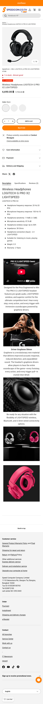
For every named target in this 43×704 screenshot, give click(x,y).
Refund (14, 555)
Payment (5, 606)
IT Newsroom (7, 656)
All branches (7, 634)
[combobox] (21, 15)
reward (4, 661)
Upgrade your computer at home (14, 571)
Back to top (21, 528)
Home (4, 22)
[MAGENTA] (22, 108)
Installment (6, 610)
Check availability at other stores (18, 141)
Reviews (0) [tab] (33, 183)
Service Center (7, 639)
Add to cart (29, 121)
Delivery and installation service (14, 566)
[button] (34, 9)
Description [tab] (6, 183)
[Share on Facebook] (14, 174)
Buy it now (21, 128)
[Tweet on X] (9, 174)
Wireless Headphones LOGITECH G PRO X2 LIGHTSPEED (19, 24)
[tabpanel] (21, 349)
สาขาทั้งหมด (21, 3)
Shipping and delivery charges (14, 615)
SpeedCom (6, 69)
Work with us (7, 643)
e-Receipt (5, 619)
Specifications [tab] (20, 183)
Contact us (6, 648)
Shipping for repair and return (13, 550)
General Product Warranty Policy (14, 543)
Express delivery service (11, 562)
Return (4, 555)
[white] (14, 108)
